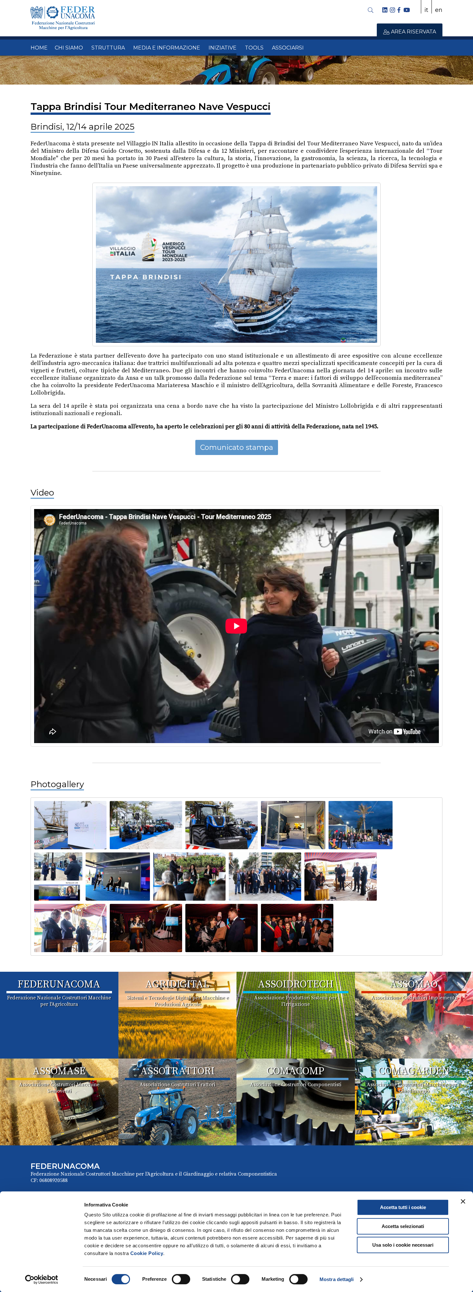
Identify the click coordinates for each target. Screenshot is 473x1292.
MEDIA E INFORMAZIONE (166, 48)
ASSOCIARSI (288, 48)
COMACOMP (295, 1071)
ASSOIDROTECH (295, 984)
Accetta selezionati (403, 1226)
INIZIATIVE (222, 48)
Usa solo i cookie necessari (402, 1245)
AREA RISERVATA (413, 32)
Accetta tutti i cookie (403, 1207)
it (426, 10)
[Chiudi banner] (463, 1201)
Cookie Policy (146, 1253)
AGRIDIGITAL (177, 984)
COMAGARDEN (414, 1071)
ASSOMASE (59, 1071)
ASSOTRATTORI (177, 1071)
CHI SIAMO (69, 48)
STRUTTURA (108, 48)
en (438, 10)
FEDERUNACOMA (59, 984)
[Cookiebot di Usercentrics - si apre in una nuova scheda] (42, 1279)
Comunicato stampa (236, 447)
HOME (39, 48)
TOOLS (254, 48)
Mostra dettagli (337, 1279)
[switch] (181, 1279)
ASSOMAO (414, 984)
